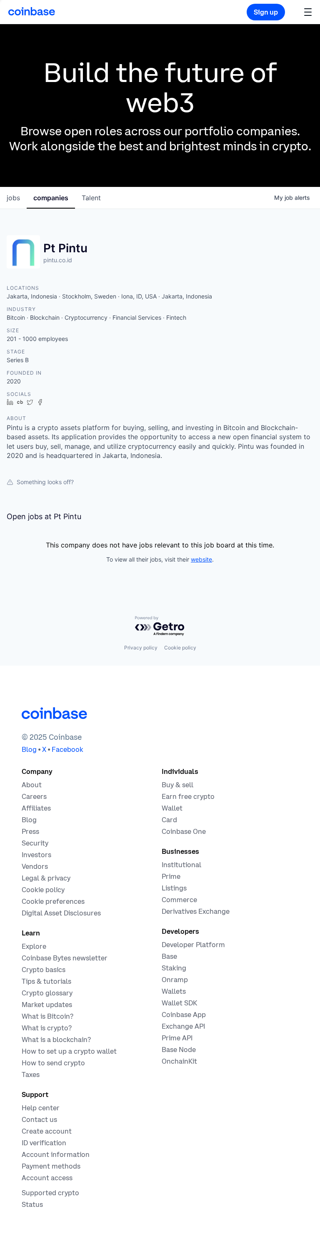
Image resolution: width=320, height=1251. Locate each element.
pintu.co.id (57, 260)
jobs (13, 198)
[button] (308, 12)
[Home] (31, 11)
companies (50, 198)
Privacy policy (141, 647)
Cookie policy (180, 647)
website (201, 559)
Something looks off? (45, 481)
